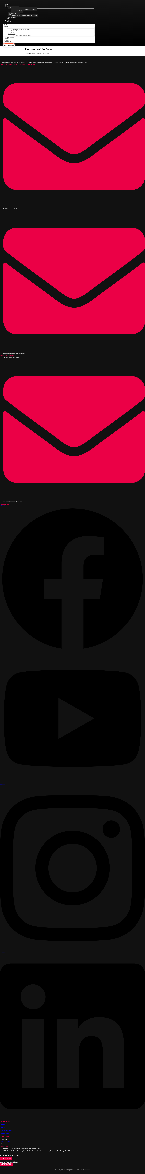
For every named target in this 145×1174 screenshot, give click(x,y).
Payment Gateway (10, 17)
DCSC (3, 1127)
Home (3, 1124)
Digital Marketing (12, 34)
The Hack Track (15, 31)
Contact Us (8, 21)
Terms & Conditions (5, 1141)
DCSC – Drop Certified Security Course (24, 9)
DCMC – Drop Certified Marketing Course (24, 15)
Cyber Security (11, 27)
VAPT (12, 32)
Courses (7, 6)
